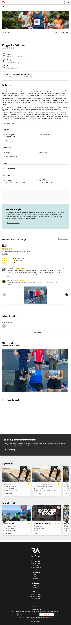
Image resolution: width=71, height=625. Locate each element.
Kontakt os (36, 585)
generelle (46, 617)
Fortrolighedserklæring (35, 596)
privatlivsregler (39, 617)
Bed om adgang (10, 450)
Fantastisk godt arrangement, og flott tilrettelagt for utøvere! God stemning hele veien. (32, 282)
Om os (35, 574)
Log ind (35, 565)
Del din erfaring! (63, 239)
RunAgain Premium (35, 567)
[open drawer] (69, 2)
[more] (68, 269)
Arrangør (35, 578)
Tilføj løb (35, 587)
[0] (64, 2)
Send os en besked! (13, 223)
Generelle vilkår (35, 594)
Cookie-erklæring (35, 598)
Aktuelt (35, 576)
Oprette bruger (35, 563)
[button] (35, 123)
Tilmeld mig (46, 615)
